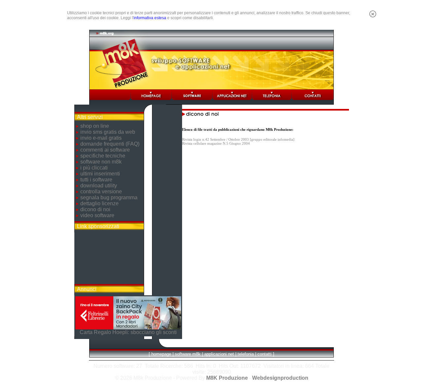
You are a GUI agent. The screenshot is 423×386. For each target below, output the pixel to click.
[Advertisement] (109, 258)
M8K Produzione (227, 378)
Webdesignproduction (280, 378)
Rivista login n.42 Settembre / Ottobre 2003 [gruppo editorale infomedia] (238, 139)
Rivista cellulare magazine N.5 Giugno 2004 (216, 143)
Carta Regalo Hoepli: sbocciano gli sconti (128, 332)
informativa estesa (150, 18)
